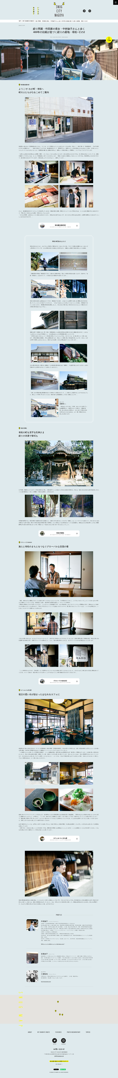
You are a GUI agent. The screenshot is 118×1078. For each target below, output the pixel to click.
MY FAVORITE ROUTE (28, 21)
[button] (62, 1015)
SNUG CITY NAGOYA (59, 9)
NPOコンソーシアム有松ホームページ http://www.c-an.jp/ (52, 944)
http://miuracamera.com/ (46, 981)
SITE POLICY (59, 1064)
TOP (20, 21)
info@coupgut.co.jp (59, 1056)
